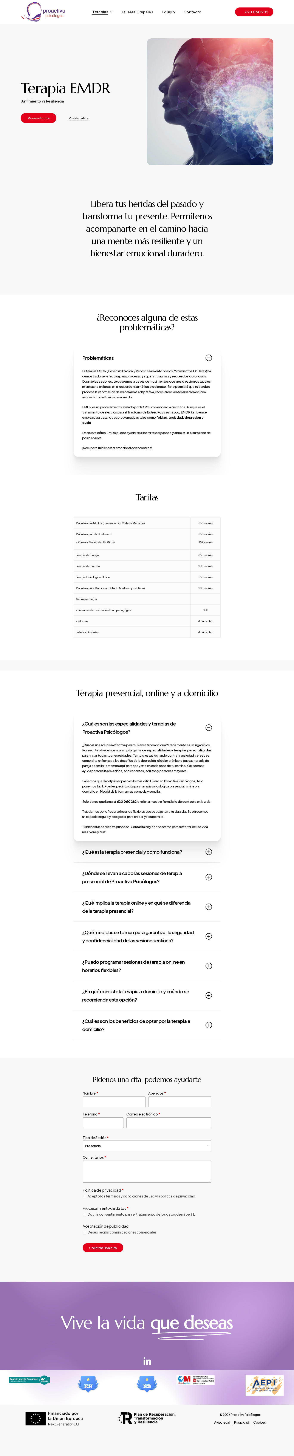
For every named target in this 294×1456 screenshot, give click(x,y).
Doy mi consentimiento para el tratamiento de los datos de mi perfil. (141, 1214)
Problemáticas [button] (98, 358)
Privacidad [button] (241, 1422)
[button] (39, 118)
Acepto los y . (141, 1196)
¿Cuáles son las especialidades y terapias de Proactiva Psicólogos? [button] (129, 728)
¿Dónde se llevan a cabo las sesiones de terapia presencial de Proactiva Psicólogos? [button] (132, 877)
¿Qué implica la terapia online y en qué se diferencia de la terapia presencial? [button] (136, 907)
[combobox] (147, 1145)
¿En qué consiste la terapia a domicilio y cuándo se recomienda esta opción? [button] (135, 995)
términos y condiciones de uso (130, 1196)
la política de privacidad (176, 1196)
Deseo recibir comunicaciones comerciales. (122, 1232)
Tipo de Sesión (96, 1137)
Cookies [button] (259, 1422)
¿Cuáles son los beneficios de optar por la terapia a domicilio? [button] (136, 1025)
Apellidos (157, 1093)
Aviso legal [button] (221, 1422)
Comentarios (94, 1157)
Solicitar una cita (103, 1247)
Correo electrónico (143, 1114)
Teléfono (91, 1114)
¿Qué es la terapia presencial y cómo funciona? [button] (132, 852)
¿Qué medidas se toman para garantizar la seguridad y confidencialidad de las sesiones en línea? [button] (138, 936)
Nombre (90, 1093)
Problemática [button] (78, 118)
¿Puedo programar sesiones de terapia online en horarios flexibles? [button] (133, 966)
